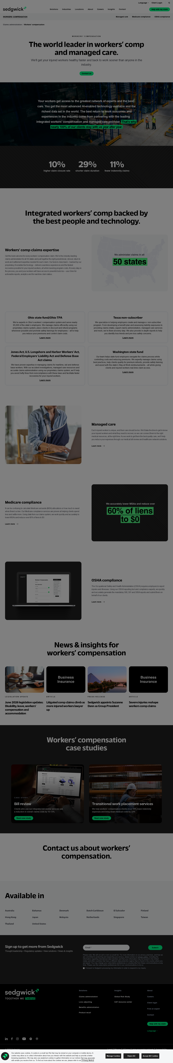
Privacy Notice (88, 1060)
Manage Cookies (113, 1056)
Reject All (131, 1056)
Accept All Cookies (150, 1056)
